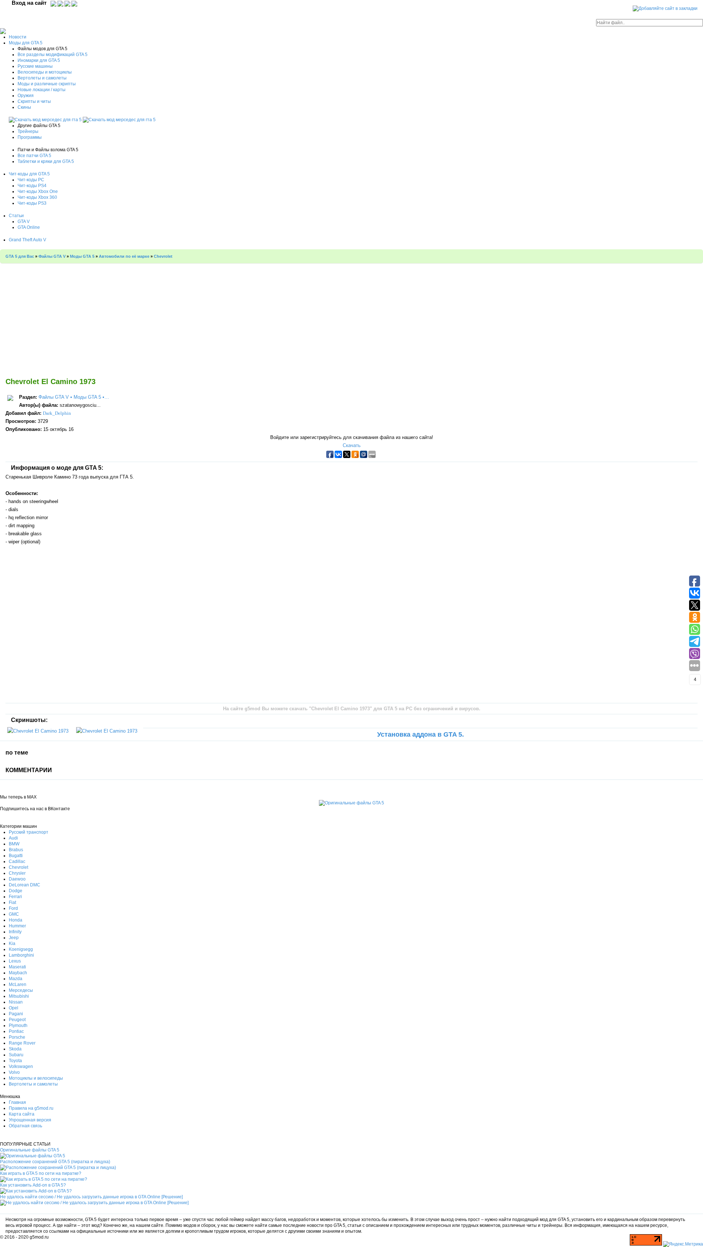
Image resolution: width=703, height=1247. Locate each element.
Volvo (14, 1072)
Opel (13, 1007)
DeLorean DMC (24, 884)
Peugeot (17, 1019)
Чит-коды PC (31, 179)
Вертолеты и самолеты (42, 78)
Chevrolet (18, 867)
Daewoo (17, 879)
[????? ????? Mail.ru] (67, 3)
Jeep (14, 937)
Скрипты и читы (34, 101)
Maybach (18, 972)
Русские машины (35, 66)
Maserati (17, 966)
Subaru (16, 1054)
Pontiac (16, 1031)
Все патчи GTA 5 (34, 155)
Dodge (15, 890)
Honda (15, 920)
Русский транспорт (28, 832)
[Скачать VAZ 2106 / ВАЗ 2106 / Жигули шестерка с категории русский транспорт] (46, 119)
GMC (14, 914)
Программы (30, 137)
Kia (12, 943)
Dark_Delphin (57, 413)
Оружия (26, 95)
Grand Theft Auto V (27, 239)
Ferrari (15, 896)
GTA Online (29, 227)
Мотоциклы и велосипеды (36, 1078)
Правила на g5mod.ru (31, 1108)
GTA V (24, 221)
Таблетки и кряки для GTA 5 (46, 161)
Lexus (15, 961)
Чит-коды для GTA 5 (29, 173)
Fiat (12, 902)
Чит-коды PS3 (32, 203)
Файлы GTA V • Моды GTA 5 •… (73, 397)
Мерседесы (21, 990)
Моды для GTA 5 (25, 42)
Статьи (16, 215)
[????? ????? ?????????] (53, 3)
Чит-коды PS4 (32, 185)
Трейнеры (28, 131)
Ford (13, 908)
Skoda (15, 1048)
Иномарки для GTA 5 (39, 60)
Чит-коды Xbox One (38, 191)
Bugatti (16, 855)
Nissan (16, 1002)
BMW (14, 843)
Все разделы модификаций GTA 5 (53, 54)
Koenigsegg (21, 949)
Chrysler (17, 873)
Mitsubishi (19, 996)
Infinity (15, 931)
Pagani (16, 1013)
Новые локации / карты (42, 89)
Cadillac (17, 861)
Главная (17, 1102)
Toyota (15, 1060)
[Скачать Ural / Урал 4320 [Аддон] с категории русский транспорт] (119, 119)
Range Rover (22, 1043)
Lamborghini (21, 955)
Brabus (16, 849)
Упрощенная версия (30, 1120)
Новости (17, 37)
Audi (13, 838)
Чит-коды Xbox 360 (37, 197)
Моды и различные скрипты (47, 83)
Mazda (15, 978)
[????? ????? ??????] (74, 3)
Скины (24, 107)
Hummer (17, 925)
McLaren (17, 984)
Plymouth (18, 1025)
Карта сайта (21, 1114)
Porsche (17, 1037)
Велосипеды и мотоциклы (45, 72)
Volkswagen (21, 1066)
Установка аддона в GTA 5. (420, 734)
